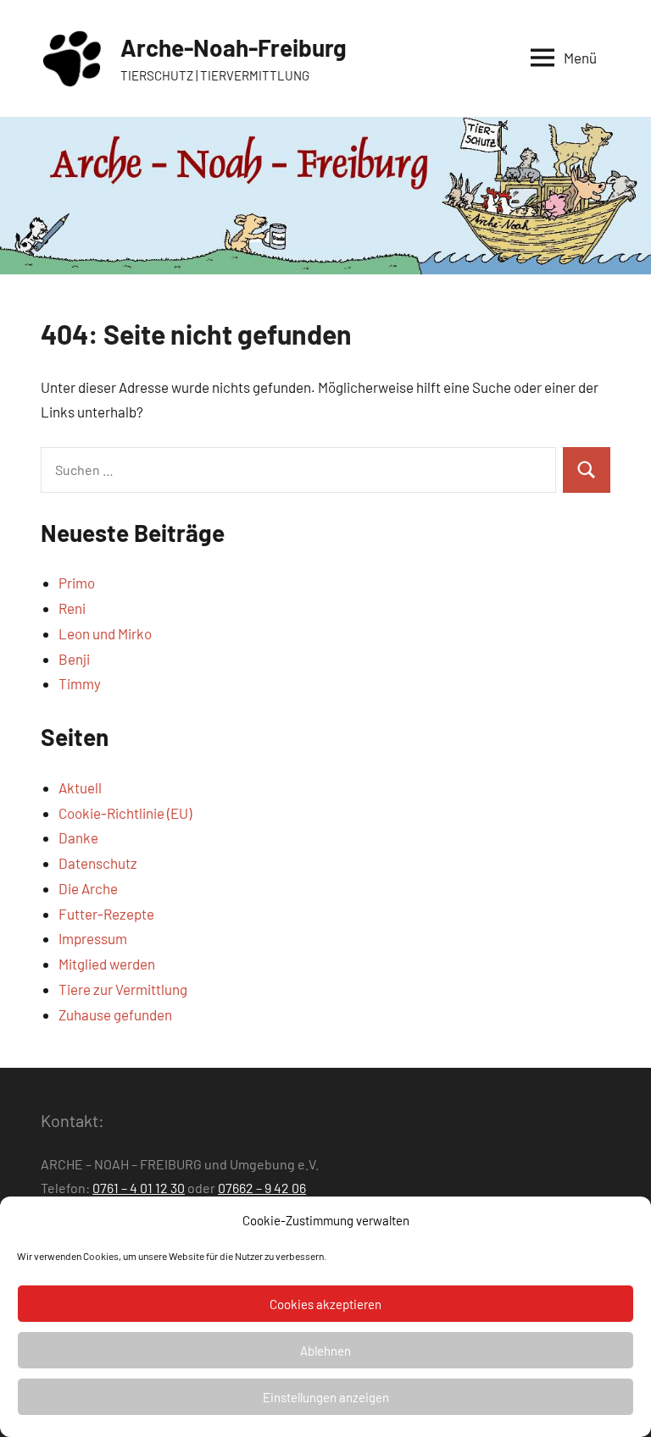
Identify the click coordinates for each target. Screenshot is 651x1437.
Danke (78, 837)
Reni (72, 608)
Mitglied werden (106, 963)
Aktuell (80, 787)
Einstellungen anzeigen (326, 1397)
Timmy (79, 683)
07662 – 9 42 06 (262, 1188)
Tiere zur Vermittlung (122, 989)
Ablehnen (325, 1350)
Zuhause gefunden (115, 1014)
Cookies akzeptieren (325, 1304)
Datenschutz (97, 862)
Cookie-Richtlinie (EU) (125, 812)
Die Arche (88, 888)
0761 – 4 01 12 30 (138, 1188)
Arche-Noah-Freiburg (233, 47)
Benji (74, 658)
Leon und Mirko (105, 633)
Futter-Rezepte (106, 913)
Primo (76, 582)
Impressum (92, 938)
